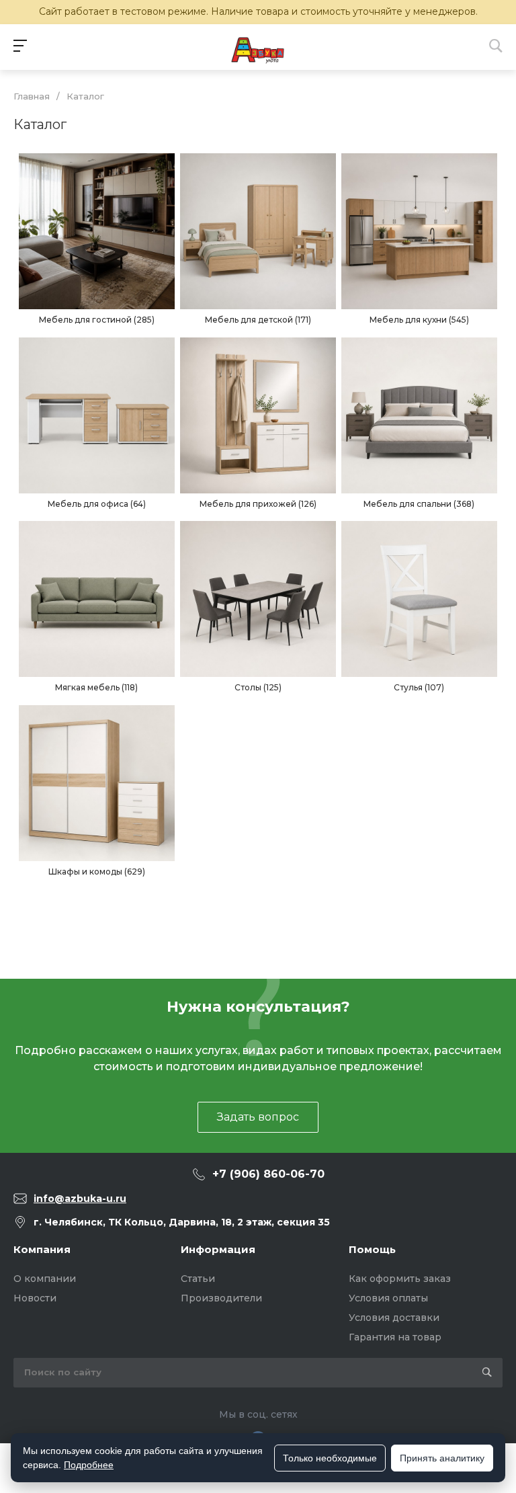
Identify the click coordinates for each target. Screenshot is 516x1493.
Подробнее (89, 1464)
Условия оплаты (388, 1298)
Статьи (198, 1279)
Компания (42, 1249)
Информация (218, 1249)
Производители (221, 1298)
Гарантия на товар (395, 1337)
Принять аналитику (442, 1458)
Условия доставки (394, 1318)
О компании (44, 1279)
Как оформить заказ (400, 1279)
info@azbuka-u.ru (80, 1199)
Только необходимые (330, 1458)
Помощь (372, 1249)
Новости (34, 1298)
